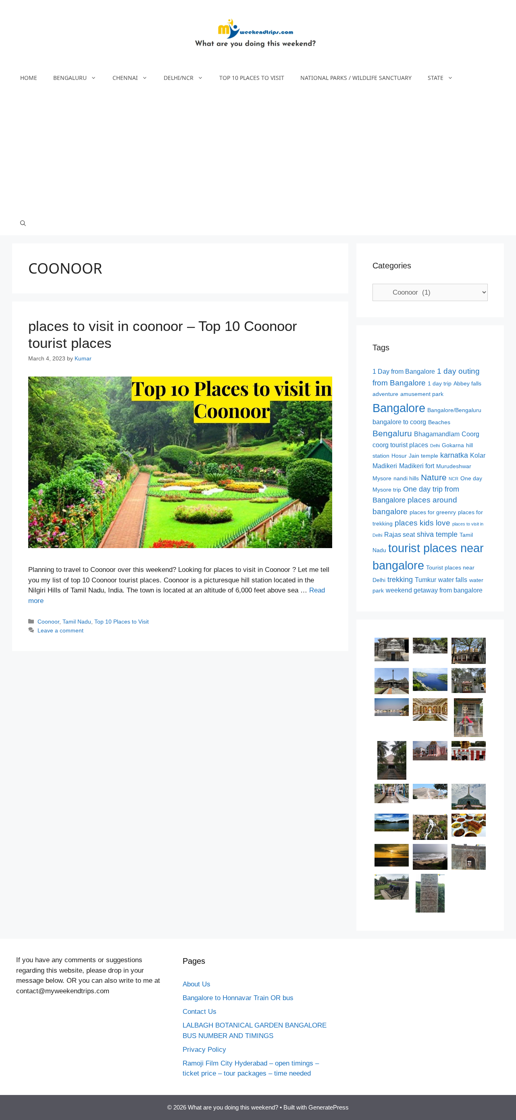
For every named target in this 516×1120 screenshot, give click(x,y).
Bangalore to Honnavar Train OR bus (238, 998)
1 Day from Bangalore (403, 371)
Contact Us (199, 1011)
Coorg (470, 434)
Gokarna (453, 445)
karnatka (454, 455)
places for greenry (433, 512)
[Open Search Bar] (23, 223)
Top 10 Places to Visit (251, 78)
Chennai (125, 78)
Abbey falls (467, 384)
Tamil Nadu (76, 621)
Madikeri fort (416, 466)
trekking (400, 580)
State (435, 78)
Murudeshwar (453, 466)
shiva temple (437, 534)
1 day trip (440, 384)
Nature (434, 477)
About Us (196, 984)
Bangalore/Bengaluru (454, 410)
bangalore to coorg (399, 422)
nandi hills (406, 478)
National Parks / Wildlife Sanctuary (356, 78)
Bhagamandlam (437, 434)
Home (28, 78)
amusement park (421, 394)
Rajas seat (399, 534)
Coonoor (48, 621)
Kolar (477, 455)
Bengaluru (70, 78)
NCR (453, 478)
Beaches (439, 422)
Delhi (435, 445)
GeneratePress (328, 1107)
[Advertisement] (258, 150)
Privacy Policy (204, 1049)
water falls (452, 579)
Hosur (399, 456)
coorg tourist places (400, 445)
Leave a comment (60, 630)
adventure (385, 394)
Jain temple (423, 456)
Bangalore (398, 408)
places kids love (422, 523)
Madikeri (384, 466)
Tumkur (425, 579)
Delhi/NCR (179, 78)
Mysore (381, 478)
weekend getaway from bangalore (434, 590)
